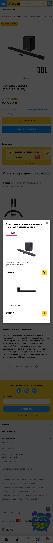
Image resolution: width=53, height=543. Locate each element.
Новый (11, 233)
